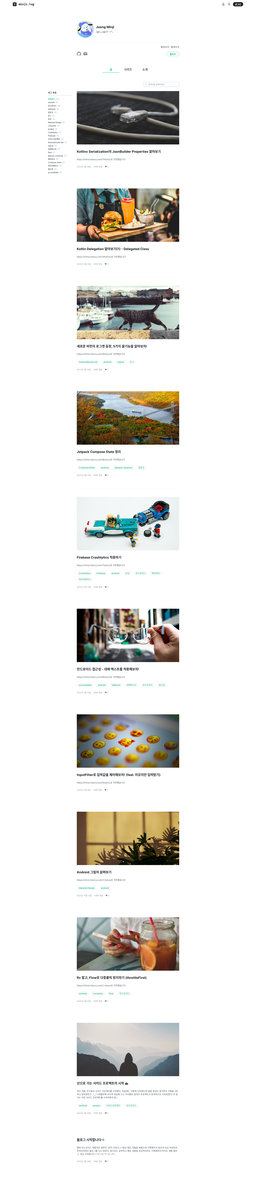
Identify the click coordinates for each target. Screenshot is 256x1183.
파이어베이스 (53, 166)
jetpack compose (55, 156)
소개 (145, 69)
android (51, 102)
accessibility (53, 172)
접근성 (50, 169)
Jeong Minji (105, 27)
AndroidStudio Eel (55, 142)
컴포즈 (50, 112)
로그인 (238, 4)
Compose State (54, 162)
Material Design (54, 122)
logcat (50, 146)
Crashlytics (53, 132)
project (51, 129)
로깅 (49, 119)
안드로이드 (52, 106)
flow (50, 152)
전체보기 (51, 99)
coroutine (52, 126)
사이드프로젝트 (54, 139)
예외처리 (51, 159)
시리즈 (128, 69)
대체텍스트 (52, 149)
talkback (52, 109)
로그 (49, 116)
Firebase (51, 136)
